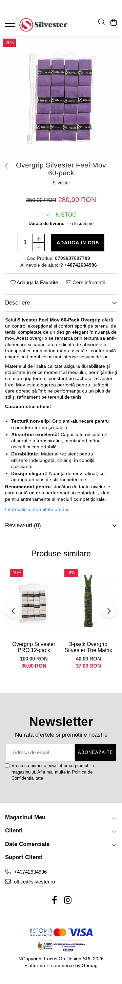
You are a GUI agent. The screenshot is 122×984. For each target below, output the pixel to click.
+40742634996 (30, 872)
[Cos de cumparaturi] (113, 23)
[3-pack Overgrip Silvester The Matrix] (88, 602)
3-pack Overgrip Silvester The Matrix (88, 647)
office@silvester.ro (34, 882)
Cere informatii (88, 282)
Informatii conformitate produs (37, 509)
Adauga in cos (78, 242)
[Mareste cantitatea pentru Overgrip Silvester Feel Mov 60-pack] (39, 238)
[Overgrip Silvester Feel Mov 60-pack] (61, 97)
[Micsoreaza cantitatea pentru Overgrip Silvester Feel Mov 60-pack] (39, 246)
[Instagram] (68, 900)
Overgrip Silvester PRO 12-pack (33, 647)
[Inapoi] (5, 166)
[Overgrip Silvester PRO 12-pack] (33, 602)
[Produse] (11, 26)
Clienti (14, 830)
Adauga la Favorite (37, 282)
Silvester (61, 182)
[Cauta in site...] (101, 23)
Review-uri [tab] (23, 525)
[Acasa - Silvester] (43, 24)
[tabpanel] (61, 97)
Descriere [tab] (17, 302)
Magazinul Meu (25, 817)
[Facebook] (54, 900)
